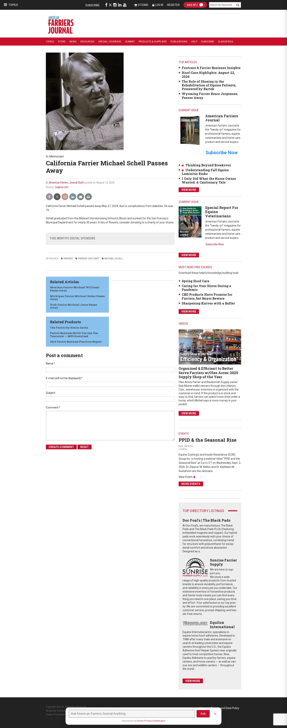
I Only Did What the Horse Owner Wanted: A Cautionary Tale (209, 180)
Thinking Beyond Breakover (208, 165)
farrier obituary (88, 258)
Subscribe (92, 5)
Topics (13, 4)
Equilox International (222, 624)
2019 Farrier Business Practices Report (76, 341)
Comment (53, 407)
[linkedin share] (72, 197)
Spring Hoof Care (195, 281)
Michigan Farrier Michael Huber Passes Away (77, 297)
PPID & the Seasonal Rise (207, 440)
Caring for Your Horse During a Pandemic (206, 288)
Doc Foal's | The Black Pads (206, 520)
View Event (185, 476)
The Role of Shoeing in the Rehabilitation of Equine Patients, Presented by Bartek (209, 85)
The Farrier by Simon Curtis (69, 327)
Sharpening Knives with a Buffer (208, 303)
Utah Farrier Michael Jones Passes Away (73, 306)
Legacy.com (61, 187)
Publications (179, 41)
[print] (88, 197)
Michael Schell (113, 258)
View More (188, 189)
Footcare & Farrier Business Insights (211, 68)
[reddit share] (65, 197)
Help (194, 41)
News (73, 41)
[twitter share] (57, 197)
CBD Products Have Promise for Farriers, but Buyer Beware (207, 296)
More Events (190, 483)
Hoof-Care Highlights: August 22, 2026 (208, 74)
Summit (130, 41)
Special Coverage (109, 41)
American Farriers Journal (221, 118)
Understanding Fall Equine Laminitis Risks (205, 172)
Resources (87, 41)
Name (50, 363)
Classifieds (225, 41)
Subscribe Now (215, 244)
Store (62, 41)
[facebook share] (49, 197)
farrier (68, 258)
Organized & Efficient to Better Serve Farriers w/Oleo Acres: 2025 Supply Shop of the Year (208, 372)
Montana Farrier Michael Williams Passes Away (74, 289)
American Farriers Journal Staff (66, 182)
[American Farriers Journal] (190, 130)
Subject (50, 392)
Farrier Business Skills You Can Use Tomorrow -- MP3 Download (74, 334)
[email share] (80, 197)
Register (173, 4)
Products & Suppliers (153, 41)
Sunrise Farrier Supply (223, 562)
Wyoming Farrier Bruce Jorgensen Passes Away (210, 95)
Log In (159, 4)
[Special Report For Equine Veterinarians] (190, 222)
